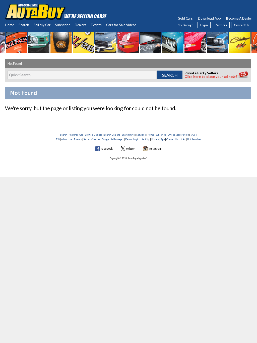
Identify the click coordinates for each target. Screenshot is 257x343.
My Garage (185, 25)
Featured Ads (76, 134)
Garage (105, 139)
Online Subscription (178, 134)
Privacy (155, 139)
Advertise (66, 139)
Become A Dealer (239, 18)
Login (204, 25)
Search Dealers (112, 134)
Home (9, 25)
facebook (107, 148)
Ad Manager (117, 139)
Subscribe (62, 25)
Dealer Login (132, 139)
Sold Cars (185, 18)
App (163, 139)
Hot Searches (194, 139)
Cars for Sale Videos (121, 25)
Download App (209, 18)
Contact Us (241, 25)
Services (141, 134)
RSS (57, 139)
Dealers (80, 25)
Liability (145, 139)
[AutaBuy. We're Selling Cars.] (56, 11)
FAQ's (193, 134)
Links (182, 139)
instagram (155, 148)
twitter (130, 148)
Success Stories (92, 139)
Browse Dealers (93, 134)
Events (96, 25)
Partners (221, 25)
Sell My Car (42, 25)
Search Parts (128, 134)
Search (24, 25)
